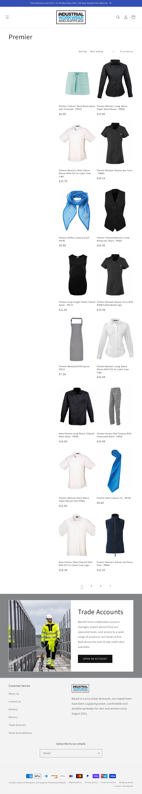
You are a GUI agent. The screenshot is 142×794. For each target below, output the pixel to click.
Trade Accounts (17, 724)
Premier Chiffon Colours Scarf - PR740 (75, 239)
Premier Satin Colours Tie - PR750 (114, 498)
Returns (13, 717)
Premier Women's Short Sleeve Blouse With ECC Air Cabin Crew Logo (75, 173)
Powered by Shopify (57, 782)
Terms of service (108, 782)
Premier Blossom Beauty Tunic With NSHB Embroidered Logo (115, 303)
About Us (14, 693)
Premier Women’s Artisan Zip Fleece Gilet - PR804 (115, 564)
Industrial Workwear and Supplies (31, 782)
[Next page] (110, 586)
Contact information (124, 786)
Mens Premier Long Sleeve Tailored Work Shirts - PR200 (76, 435)
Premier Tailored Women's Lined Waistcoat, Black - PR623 (113, 239)
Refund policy (75, 782)
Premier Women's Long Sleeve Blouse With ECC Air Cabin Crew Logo (113, 369)
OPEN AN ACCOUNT (95, 658)
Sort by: (83, 51)
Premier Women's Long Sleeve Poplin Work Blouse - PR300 (112, 108)
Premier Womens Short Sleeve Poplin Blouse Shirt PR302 (74, 499)
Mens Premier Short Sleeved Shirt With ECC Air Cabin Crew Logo (75, 564)
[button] (7, 17)
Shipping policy (126, 782)
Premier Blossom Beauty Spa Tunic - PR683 (114, 172)
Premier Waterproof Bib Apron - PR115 (75, 368)
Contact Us (15, 701)
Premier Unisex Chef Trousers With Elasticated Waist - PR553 (114, 435)
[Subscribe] (98, 753)
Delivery (13, 709)
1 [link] (82, 586)
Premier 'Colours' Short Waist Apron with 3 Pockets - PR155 (77, 108)
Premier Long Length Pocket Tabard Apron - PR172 (77, 303)
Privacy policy (91, 782)
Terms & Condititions (20, 732)
